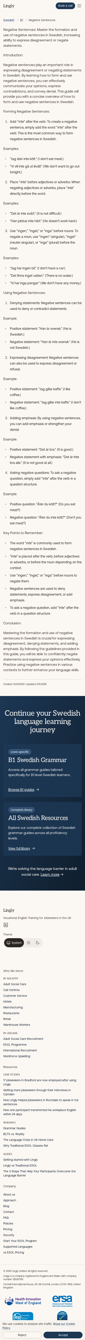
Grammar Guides (14, 1128)
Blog (6, 1206)
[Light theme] (28, 942)
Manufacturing (13, 1007)
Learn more (50, 874)
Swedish (8, 20)
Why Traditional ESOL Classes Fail (25, 1145)
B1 (21, 20)
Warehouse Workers (16, 1024)
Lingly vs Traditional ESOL (20, 1165)
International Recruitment (20, 1050)
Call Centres (11, 990)
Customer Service (15, 995)
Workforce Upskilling (16, 1056)
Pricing (7, 1229)
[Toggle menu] (79, 6)
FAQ (6, 1217)
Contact (8, 1212)
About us (9, 1194)
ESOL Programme (15, 1044)
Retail (7, 1019)
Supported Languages (17, 1246)
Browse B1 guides (21, 789)
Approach (9, 1200)
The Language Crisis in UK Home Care (28, 1139)
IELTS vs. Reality (13, 1134)
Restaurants (11, 1013)
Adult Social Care (14, 984)
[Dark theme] (37, 942)
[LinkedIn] (5, 924)
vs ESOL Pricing (13, 1252)
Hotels (7, 1001)
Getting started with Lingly (20, 1159)
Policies (8, 1223)
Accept (63, 1335)
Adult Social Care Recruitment (23, 1038)
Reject (22, 1335)
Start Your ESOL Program (20, 1240)
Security (8, 1235)
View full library (19, 848)
